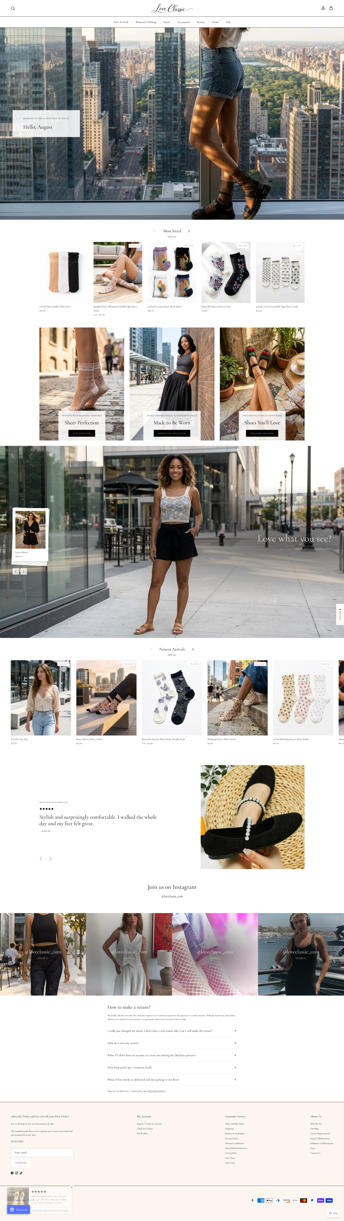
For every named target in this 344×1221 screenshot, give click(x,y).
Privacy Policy (136, 613)
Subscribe (136, 634)
